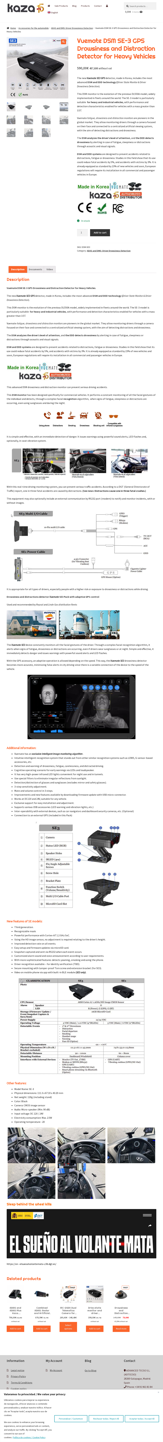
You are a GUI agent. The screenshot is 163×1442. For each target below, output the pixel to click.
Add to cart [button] (15, 1328)
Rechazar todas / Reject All (106, 1418)
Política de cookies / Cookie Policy (29, 1437)
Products (85, 5)
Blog (74, 5)
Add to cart (100, 232)
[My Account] (107, 6)
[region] (81, 1416)
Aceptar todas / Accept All (141, 1418)
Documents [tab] (35, 269)
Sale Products (61, 5)
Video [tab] (49, 269)
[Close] (160, 1392)
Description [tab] (18, 269)
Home (13, 28)
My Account (56, 1370)
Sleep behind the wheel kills (29, 1204)
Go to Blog (90, 1370)
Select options (68, 1327)
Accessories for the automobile (33, 28)
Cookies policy (18, 1388)
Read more (121, 1328)
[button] (63, 41)
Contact (98, 5)
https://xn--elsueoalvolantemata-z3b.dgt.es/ (31, 1263)
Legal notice (17, 1370)
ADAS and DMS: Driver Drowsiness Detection (72, 28)
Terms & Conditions (21, 1382)
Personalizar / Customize (71, 1418)
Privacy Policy (18, 1376)
